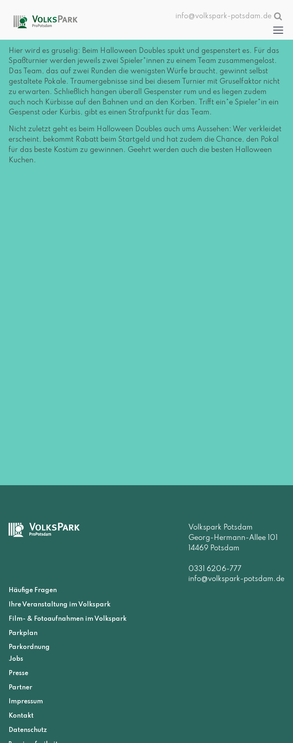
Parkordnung (29, 647)
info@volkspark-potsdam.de (236, 579)
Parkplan (23, 633)
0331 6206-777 (215, 569)
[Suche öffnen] (278, 16)
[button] (278, 30)
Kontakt (21, 716)
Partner (20, 687)
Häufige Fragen (33, 590)
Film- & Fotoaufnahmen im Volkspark (67, 618)
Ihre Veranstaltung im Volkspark (59, 604)
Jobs (16, 659)
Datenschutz (28, 730)
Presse (18, 673)
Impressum (26, 701)
